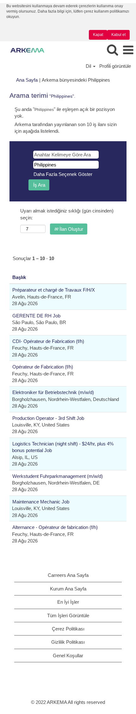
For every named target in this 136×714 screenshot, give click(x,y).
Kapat (98, 34)
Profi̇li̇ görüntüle (115, 66)
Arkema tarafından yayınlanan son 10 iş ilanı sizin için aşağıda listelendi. (66, 128)
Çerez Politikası (68, 628)
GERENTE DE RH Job (36, 315)
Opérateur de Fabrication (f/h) (42, 366)
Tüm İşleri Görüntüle (68, 615)
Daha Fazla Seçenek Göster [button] (63, 174)
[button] (128, 50)
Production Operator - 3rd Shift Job (48, 418)
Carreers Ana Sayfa (68, 575)
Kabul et (118, 34)
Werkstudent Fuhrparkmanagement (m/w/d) (57, 476)
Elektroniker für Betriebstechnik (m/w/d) (53, 392)
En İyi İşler (68, 602)
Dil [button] (89, 66)
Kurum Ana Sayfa (68, 588)
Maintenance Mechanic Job (40, 501)
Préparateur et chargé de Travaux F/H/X (53, 290)
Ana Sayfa (27, 80)
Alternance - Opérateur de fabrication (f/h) (55, 527)
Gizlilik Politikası (68, 642)
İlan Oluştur (70, 229)
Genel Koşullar (68, 655)
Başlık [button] (19, 277)
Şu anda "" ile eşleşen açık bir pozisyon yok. (65, 113)
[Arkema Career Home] (25, 50)
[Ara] (112, 50)
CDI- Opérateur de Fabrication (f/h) (48, 341)
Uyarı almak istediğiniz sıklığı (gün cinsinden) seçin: (67, 214)
